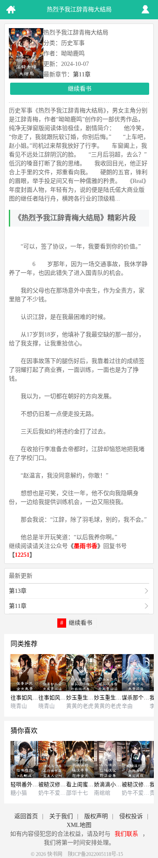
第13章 (18, 591)
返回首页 (26, 816)
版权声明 (96, 816)
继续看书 (79, 89)
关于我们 (61, 816)
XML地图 (79, 825)
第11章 (82, 74)
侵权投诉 (131, 816)
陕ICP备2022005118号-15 (95, 854)
